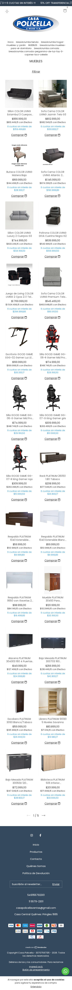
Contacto (36, 859)
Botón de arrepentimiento (36, 969)
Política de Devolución (36, 873)
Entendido (36, 986)
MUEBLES (32, 45)
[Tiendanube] (36, 948)
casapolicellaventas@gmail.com (36, 908)
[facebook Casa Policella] (40, 835)
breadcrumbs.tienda (27, 42)
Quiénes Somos (36, 866)
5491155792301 (36, 895)
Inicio (10, 42)
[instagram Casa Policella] (31, 835)
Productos (36, 852)
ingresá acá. (36, 966)
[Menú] (7, 10)
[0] (64, 10)
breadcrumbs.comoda (46, 48)
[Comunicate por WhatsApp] (65, 971)
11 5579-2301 (36, 901)
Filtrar (36, 72)
